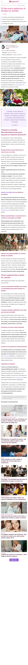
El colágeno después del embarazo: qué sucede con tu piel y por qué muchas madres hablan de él (13, 536)
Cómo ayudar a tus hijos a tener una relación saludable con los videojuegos (13, 498)
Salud (2, 437)
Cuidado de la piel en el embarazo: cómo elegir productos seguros (14, 555)
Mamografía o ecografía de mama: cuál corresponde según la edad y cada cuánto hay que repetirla (13, 440)
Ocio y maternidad (12, 5)
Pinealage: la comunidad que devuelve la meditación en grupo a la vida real (14, 480)
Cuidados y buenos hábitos (7, 514)
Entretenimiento (4, 5)
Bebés (2, 457)
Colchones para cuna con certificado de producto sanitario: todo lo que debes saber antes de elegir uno (14, 420)
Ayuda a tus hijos (7, 192)
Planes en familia (21, 5)
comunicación (18, 84)
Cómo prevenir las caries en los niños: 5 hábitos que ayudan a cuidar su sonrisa (13, 517)
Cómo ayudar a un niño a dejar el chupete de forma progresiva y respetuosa (11, 460)
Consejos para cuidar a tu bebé (8, 417)
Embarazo (3, 553)
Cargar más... (14, 560)
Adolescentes (4, 496)
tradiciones (6, 356)
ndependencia (5, 210)
